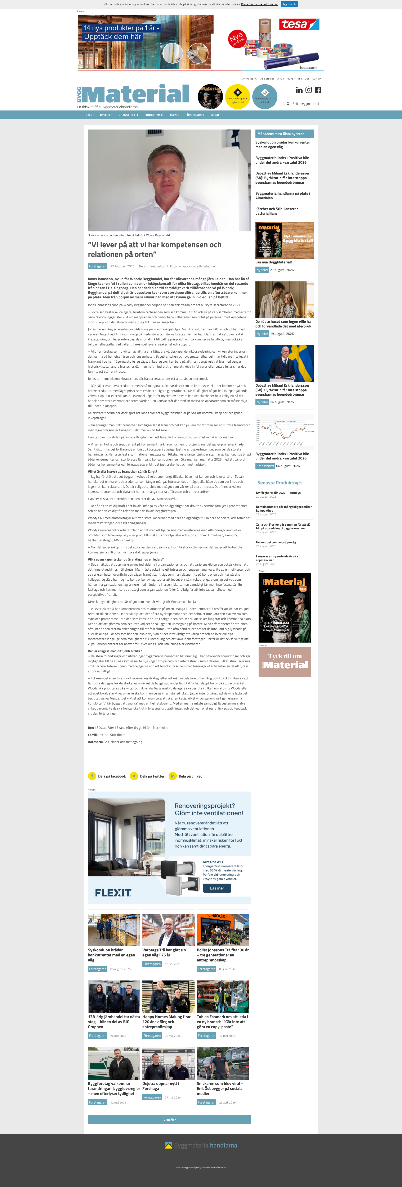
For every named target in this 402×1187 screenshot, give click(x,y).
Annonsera (249, 79)
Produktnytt (154, 115)
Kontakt (317, 79)
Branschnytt (128, 115)
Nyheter (106, 115)
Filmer (291, 79)
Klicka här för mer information (259, 4)
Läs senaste (266, 79)
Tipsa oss (303, 79)
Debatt (216, 115)
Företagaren (195, 115)
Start (90, 115)
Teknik (174, 115)
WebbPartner (220, 1167)
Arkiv (280, 79)
